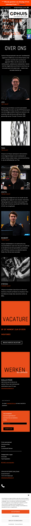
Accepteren (15, 511)
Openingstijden (5, 458)
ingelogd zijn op (11, 403)
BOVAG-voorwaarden (7, 462)
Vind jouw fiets (5, 444)
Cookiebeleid (11, 524)
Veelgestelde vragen (7, 454)
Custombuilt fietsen (7, 448)
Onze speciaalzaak (6, 442)
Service (3, 446)
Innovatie (4, 456)
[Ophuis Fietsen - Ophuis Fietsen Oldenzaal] (19, 13)
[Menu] (4, 13)
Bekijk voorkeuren (15, 520)
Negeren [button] (22, 4)
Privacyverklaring (19, 524)
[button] (28, 495)
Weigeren (15, 516)
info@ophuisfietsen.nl (7, 388)
